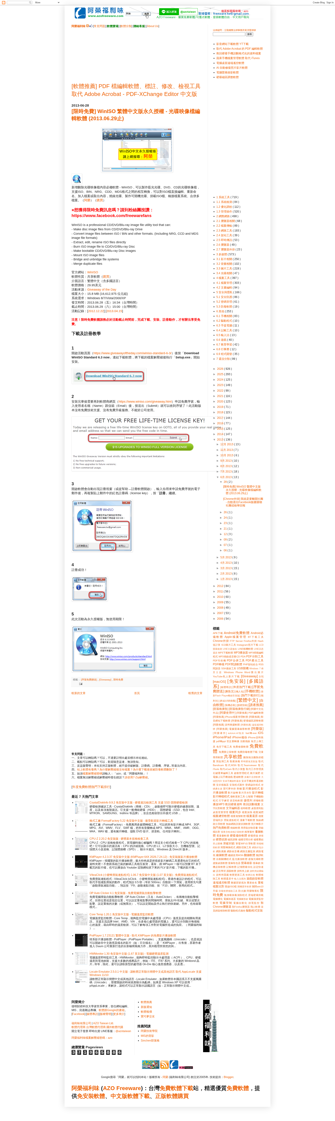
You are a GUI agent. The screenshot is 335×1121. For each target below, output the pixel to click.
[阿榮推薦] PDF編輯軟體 (249, 712)
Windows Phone (233, 672)
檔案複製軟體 (238, 816)
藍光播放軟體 (239, 859)
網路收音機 (233, 851)
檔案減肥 (258, 812)
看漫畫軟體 (223, 835)
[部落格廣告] (220, 708)
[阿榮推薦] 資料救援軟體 (226, 724)
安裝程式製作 (236, 784)
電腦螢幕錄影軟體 (227, 72)
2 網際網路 (223, 216)
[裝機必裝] (230, 705)
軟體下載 (138, 1096)
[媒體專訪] (226, 687)
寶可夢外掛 (229, 788)
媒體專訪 (92, 1013)
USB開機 (243, 668)
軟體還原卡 (227, 878)
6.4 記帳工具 (224, 330)
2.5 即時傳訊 (224, 240)
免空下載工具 (224, 746)
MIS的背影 (147, 1035)
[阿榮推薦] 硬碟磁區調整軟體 (247, 720)
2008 (220, 607)
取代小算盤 (238, 769)
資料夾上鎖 (243, 871)
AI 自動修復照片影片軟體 (232, 67)
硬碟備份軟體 (238, 835)
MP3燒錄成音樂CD (229, 656)
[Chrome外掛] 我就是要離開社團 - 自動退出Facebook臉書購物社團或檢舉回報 (243, 502)
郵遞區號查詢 (238, 882)
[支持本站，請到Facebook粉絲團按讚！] (91, 26)
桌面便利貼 (257, 808)
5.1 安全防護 (224, 296)
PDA (243, 656)
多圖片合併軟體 (252, 777)
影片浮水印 (245, 792)
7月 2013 (226, 471)
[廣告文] (229, 691)
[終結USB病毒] (227, 700)
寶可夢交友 (148, 1016)
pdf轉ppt (221, 741)
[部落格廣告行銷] (239, 708)
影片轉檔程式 (221, 796)
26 (226, 512)
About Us (152, 26)
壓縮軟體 (238, 777)
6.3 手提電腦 (224, 325)
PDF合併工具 (236, 660)
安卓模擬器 (222, 784)
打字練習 (224, 800)
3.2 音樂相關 (224, 263)
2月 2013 (226, 573)
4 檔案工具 (223, 277)
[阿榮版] (257, 728)
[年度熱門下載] (242, 687)
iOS (260, 733)
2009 (220, 602)
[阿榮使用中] (227, 712)
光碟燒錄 (245, 741)
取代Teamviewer (247, 765)
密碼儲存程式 (252, 784)
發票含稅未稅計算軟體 (232, 832)
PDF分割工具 (254, 656)
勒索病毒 (235, 761)
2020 (220, 401)
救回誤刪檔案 (251, 804)
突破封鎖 (229, 843)
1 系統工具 (223, 197)
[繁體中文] (247, 700)
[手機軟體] (252, 691)
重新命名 (252, 882)
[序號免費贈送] (89, 679)
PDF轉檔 (218, 664)
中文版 (119, 1096)
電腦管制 (225, 902)
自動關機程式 (223, 859)
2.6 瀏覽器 (223, 244)
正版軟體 (166, 1096)
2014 (220, 434)
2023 (220, 385)
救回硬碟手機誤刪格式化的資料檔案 (238, 53)
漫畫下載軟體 (247, 820)
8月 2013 (226, 466)
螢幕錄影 (246, 863)
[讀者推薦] (255, 705)
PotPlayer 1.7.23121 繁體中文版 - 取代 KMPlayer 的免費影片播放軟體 (133, 935)
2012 (220, 586)
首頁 (137, 693)
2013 (220, 439)
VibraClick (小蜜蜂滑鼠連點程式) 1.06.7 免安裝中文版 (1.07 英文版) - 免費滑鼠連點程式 (143, 874)
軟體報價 (146, 1011)
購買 (100, 200)
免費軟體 (238, 1088)
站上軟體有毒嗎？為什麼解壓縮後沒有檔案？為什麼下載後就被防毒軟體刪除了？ (127, 769)
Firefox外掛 (250, 641)
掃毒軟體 (258, 800)
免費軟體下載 (176, 1088)
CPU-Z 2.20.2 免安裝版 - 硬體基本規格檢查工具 (119, 838)
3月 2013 (226, 568)
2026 (220, 368)
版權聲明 (105, 1013)
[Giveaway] (105, 679)
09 (226, 539)
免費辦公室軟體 (228, 752)
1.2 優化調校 (224, 206)
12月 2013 (227, 444)
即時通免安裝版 (249, 761)
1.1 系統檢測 (224, 201)
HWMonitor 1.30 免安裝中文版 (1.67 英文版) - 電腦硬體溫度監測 (129, 953)
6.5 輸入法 (223, 335)
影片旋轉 (233, 792)
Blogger (228, 1077)
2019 (220, 406)
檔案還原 (252, 815)
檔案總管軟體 (221, 815)
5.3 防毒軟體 (224, 306)
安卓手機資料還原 (232, 781)
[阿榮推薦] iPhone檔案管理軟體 (230, 716)
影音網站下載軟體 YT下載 (232, 43)
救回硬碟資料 (233, 804)
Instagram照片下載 (247, 644)
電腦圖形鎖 (242, 899)
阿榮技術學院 (149, 1030)
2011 (220, 591)
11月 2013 (227, 449)
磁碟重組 (258, 839)
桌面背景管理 (220, 812)
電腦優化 (218, 898)
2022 (220, 390)
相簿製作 (249, 831)
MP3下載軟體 (225, 652)
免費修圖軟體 (241, 746)
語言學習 (221, 871)
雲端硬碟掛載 (255, 895)
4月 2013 (226, 562)
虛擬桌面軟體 (220, 863)
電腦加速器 (230, 898)
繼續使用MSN (235, 855)
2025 (220, 374)
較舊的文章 (195, 693)
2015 (220, 428)
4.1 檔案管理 (224, 282)
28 (226, 481)
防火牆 (242, 890)
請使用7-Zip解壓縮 (136, 777)
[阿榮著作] (220, 733)
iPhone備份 (239, 737)
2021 (220, 396)
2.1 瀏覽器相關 (226, 220)
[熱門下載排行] (250, 695)
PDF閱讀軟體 (233, 664)
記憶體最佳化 (244, 867)
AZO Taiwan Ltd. (103, 1023)
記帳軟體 (231, 867)
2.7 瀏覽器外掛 (226, 249)
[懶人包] (239, 691)
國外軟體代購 (114, 1027)
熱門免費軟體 (221, 827)
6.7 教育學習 (224, 344)
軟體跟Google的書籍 (112, 1010)
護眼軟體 (231, 871)
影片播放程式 (251, 788)
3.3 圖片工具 (224, 268)
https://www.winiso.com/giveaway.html (145, 401)
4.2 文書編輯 (224, 287)
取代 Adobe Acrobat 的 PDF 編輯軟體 (239, 48)
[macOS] (219, 681)
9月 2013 (226, 460)
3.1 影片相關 (224, 259)
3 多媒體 (222, 254)
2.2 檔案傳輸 (224, 225)
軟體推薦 (146, 1002)
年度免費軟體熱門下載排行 (91, 787)
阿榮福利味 (85, 1088)
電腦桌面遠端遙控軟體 (230, 63)
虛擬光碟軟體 (255, 859)
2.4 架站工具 (224, 235)
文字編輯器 (233, 808)
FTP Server (236, 641)
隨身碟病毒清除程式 (235, 895)
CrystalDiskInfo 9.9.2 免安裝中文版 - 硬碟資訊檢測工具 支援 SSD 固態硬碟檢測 (139, 802)
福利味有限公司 (81, 1023)
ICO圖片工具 (228, 644)
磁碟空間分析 (245, 839)
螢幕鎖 (256, 863)
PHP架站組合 (250, 664)
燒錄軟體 (235, 827)
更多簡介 (118, 1013)
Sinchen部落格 (150, 1040)
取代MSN (230, 765)
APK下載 (218, 633)
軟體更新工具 (237, 874)
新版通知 (146, 1006)
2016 (220, 423)
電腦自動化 (240, 903)
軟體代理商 (78, 1027)
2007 (220, 613)
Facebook (78, 1013)
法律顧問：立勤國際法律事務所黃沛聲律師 (234, 30)
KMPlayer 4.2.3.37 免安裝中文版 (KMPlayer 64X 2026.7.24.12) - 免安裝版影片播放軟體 (143, 856)
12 (226, 534)
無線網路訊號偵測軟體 (238, 824)
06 (226, 550)
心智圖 (249, 796)
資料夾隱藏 (222, 874)
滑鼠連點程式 (231, 820)
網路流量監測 (247, 851)
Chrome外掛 (221, 640)
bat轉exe (251, 733)
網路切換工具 (243, 847)
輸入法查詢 (240, 878)
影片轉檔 (257, 792)
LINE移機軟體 (245, 648)
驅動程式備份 (238, 910)
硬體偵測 (221, 839)
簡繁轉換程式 (228, 847)
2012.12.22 (96, 311)
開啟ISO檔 (231, 886)
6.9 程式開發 (224, 353)
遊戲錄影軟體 (255, 878)
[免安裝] (236, 681)
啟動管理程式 (241, 773)
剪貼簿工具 (222, 761)
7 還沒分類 (223, 358)
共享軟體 (233, 756)
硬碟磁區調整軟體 (227, 77)
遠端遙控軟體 (221, 882)
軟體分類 (126, 26)
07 (226, 544)
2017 (220, 417)
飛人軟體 (255, 906)
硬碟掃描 (253, 835)
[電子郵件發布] (80, 683)
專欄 (239, 788)
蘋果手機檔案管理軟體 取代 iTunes (238, 58)
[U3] (261, 676)
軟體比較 (250, 875)
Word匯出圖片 (253, 672)
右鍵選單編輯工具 (223, 773)
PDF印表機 (219, 660)
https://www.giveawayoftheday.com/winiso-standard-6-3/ (133, 353)
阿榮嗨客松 (253, 890)
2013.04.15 (114, 311)
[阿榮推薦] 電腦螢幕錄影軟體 (233, 728)
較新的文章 (78, 693)
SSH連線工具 (228, 668)
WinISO (92, 272)
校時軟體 (245, 808)
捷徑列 (248, 800)
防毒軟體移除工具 (228, 891)
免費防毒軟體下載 (247, 752)
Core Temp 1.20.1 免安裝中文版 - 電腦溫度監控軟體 (122, 914)
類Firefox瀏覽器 (241, 906)
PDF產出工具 (254, 660)
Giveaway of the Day (101, 289)
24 (226, 517)
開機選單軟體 (244, 886)
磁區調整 (232, 839)
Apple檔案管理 (235, 636)
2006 (220, 618)
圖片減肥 (255, 773)
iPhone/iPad (222, 737)
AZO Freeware (122, 1088)
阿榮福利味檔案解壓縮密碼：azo (92, 1037)
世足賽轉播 (233, 741)
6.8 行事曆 (223, 349)
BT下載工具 (255, 637)
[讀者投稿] (242, 705)
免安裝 (85, 1096)
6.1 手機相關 (224, 316)
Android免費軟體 (237, 633)
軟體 (99, 1096)
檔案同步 (235, 812)
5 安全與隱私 (224, 292)
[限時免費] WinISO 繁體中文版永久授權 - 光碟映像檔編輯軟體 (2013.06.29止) (242, 490)
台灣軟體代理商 (96, 1027)
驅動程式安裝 (254, 910)
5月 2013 (226, 557)
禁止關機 (217, 843)
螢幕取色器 (234, 863)
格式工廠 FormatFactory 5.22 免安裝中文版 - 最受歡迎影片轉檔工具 (131, 820)
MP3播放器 (241, 652)
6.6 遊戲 (221, 339)
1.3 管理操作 (224, 211)
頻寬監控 (254, 903)
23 (226, 523)
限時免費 (118, 679)
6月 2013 (226, 477)
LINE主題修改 (230, 649)
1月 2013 (226, 579)
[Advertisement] (137, 52)
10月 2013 (227, 455)
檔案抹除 (247, 812)
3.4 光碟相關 (224, 273)
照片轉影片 (257, 824)
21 (226, 528)
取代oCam (226, 769)
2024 (220, 379)
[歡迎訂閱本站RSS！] (87, 26)
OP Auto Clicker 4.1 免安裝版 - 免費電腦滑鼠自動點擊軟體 (125, 893)
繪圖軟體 (221, 855)
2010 (220, 596)
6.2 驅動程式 (224, 320)
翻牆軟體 (249, 855)
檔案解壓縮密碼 (92, 773)
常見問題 (99, 26)
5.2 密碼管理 (224, 301)
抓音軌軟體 (236, 800)
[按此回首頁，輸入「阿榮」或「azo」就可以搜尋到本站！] (211, 1051)
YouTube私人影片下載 (226, 676)
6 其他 (220, 311)
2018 (220, 412)
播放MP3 (218, 804)
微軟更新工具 (237, 796)
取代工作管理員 (254, 769)
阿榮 (87, 200)
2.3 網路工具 (224, 230)
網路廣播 (221, 851)
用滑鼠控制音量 (249, 827)
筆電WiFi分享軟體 (246, 843)
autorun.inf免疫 (236, 733)
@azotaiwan (123, 1031)
